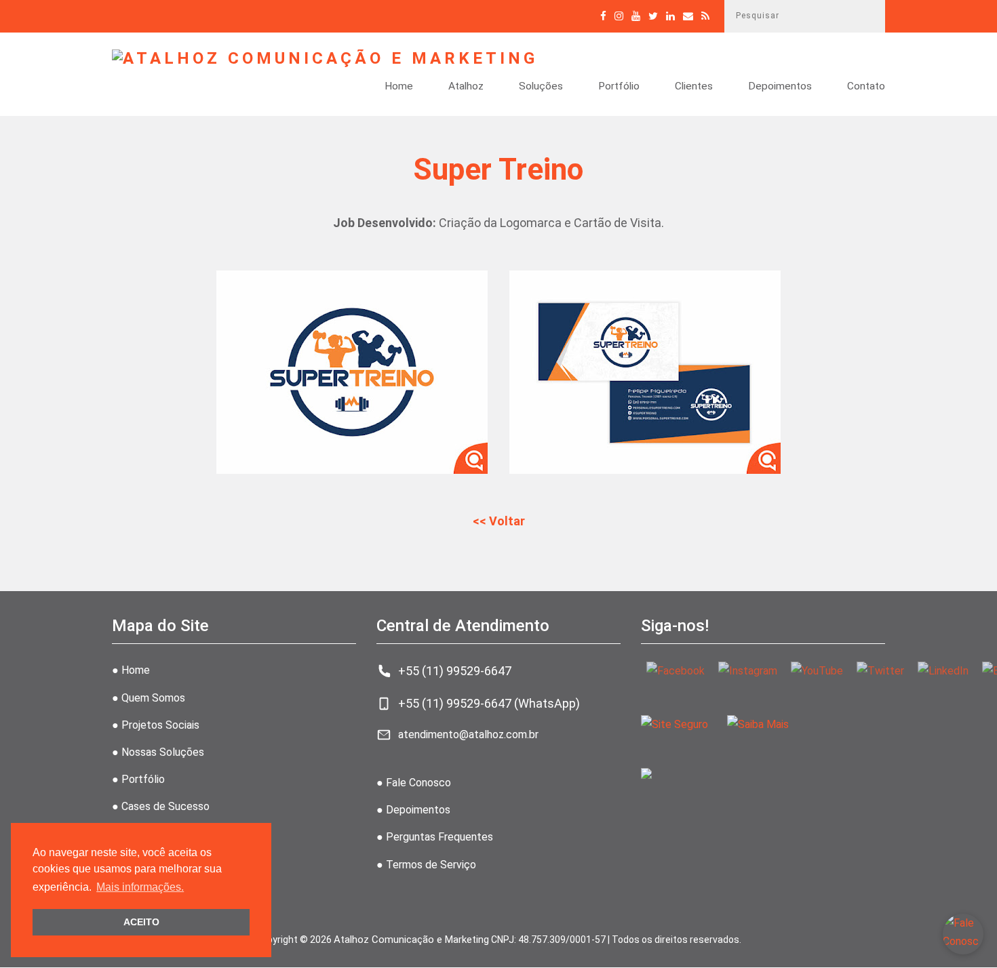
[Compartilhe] (653, 15)
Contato (866, 86)
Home (399, 86)
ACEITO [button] (141, 921)
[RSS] (705, 15)
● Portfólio (138, 779)
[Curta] (603, 15)
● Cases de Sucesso (161, 806)
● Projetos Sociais (155, 725)
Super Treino (498, 169)
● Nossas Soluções (158, 752)
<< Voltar (499, 521)
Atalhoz (466, 86)
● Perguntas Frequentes (434, 836)
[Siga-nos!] (618, 15)
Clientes (694, 86)
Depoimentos (780, 86)
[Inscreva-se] (635, 15)
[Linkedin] (670, 15)
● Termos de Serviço (426, 864)
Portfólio (619, 86)
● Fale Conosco (413, 782)
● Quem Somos (148, 697)
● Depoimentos (413, 809)
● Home (131, 670)
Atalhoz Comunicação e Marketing (411, 939)
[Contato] (688, 15)
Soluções (541, 86)
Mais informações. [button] (140, 887)
